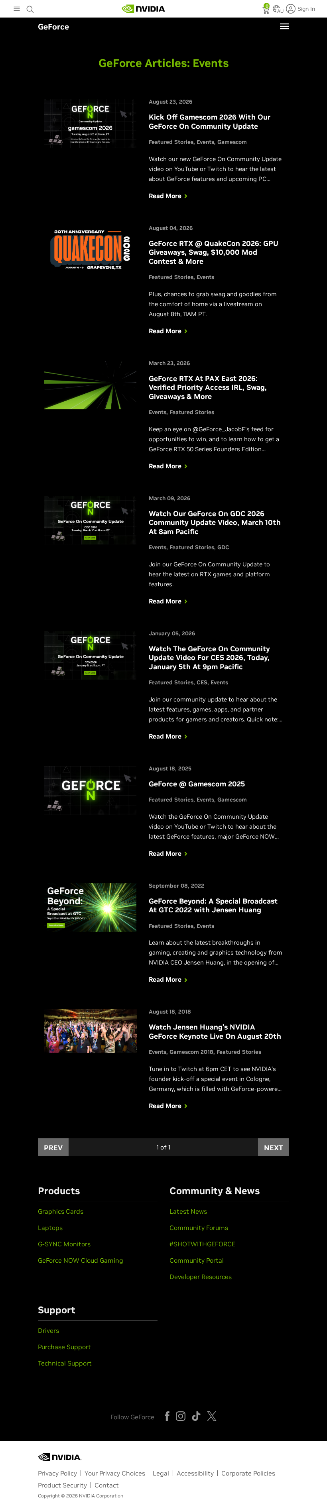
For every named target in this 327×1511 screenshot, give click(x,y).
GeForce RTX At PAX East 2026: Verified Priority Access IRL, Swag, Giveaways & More (208, 387)
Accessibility (195, 1473)
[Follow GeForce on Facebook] (167, 1416)
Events (205, 141)
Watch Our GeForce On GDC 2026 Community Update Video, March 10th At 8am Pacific (215, 522)
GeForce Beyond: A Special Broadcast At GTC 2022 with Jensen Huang (213, 905)
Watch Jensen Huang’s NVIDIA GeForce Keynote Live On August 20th (215, 1031)
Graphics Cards (60, 1211)
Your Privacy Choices (115, 1473)
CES (202, 682)
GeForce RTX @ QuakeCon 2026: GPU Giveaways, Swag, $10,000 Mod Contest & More (213, 252)
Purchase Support (64, 1347)
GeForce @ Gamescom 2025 (197, 783)
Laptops (50, 1228)
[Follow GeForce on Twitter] (212, 1416)
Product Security (62, 1485)
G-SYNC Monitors (64, 1244)
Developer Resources (200, 1277)
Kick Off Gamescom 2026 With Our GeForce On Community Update (209, 121)
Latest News (188, 1211)
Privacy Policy (57, 1473)
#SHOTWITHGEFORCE (202, 1244)
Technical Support (65, 1363)
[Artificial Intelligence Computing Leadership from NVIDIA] (143, 9)
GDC (223, 547)
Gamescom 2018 (191, 1051)
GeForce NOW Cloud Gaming (80, 1260)
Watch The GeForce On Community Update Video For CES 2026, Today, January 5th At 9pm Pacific (209, 657)
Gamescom (232, 141)
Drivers (48, 1330)
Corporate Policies (248, 1473)
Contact (107, 1485)
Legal (161, 1473)
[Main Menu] (17, 9)
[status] (267, 11)
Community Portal (196, 1260)
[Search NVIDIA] (30, 7)
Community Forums (198, 1228)
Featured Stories (171, 141)
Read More (165, 196)
